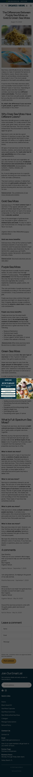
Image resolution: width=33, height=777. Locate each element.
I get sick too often (8, 391)
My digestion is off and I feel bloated (8, 393)
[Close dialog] (32, 379)
